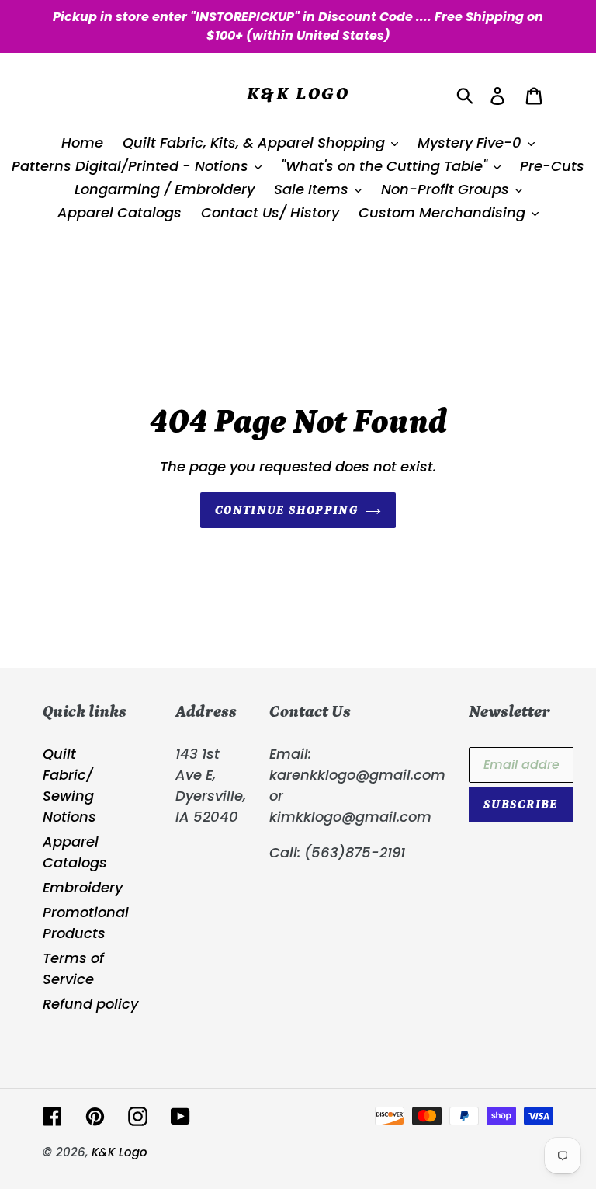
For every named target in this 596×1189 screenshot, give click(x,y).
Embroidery (83, 887)
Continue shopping (286, 510)
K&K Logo (298, 93)
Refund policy (90, 1003)
